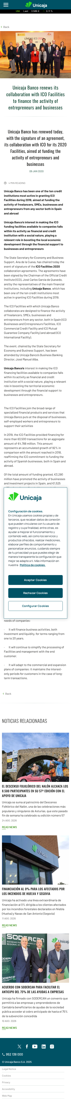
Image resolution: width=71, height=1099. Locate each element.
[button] (4, 27)
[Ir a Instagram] (52, 1047)
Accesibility (8, 1089)
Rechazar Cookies (35, 593)
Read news (9, 827)
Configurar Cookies (35, 606)
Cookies (6, 1075)
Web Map (7, 1095)
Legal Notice (9, 1068)
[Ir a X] (19, 1046)
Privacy (6, 1082)
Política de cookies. (33, 565)
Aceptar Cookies (35, 580)
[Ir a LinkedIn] (44, 1047)
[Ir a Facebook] (27, 1047)
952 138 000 (14, 1054)
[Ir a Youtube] (34, 1047)
